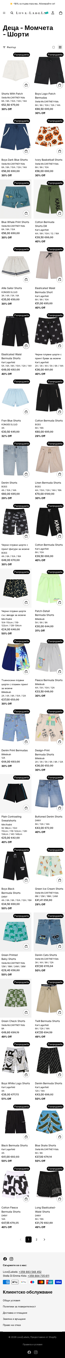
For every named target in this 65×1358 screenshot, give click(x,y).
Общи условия (11, 1300)
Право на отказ (12, 1324)
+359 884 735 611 (38, 1275)
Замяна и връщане (14, 1318)
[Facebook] (5, 1259)
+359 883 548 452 (30, 1271)
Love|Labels (23, 1337)
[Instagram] (11, 1259)
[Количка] (61, 13)
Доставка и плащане (15, 1312)
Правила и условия (32, 1344)
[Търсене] (12, 13)
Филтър (11, 47)
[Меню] (4, 13)
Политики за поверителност (19, 1306)
